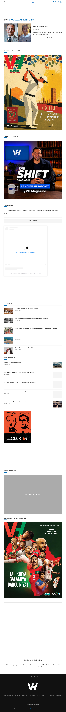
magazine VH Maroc (34, 708)
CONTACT (17, 696)
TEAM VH (24, 696)
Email (5, 213)
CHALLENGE (40, 696)
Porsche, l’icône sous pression (12, 362)
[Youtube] (60, 2)
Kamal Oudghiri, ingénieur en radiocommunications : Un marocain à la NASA (36, 328)
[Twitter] (56, 2)
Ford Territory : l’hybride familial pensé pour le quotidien (19, 372)
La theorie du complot (33, 494)
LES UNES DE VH (8, 696)
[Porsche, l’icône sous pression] (57, 365)
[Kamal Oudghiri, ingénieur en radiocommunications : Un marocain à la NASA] (8, 330)
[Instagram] (58, 2)
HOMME (61, 700)
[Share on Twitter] (47, 37)
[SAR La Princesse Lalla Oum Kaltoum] (8, 350)
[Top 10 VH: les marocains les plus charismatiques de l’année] (8, 321)
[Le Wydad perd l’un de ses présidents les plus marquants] (57, 384)
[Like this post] (44, 37)
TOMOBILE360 (6, 700)
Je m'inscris (33, 220)
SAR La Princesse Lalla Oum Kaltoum (25, 347)
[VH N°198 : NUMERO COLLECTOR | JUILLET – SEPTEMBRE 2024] (8, 340)
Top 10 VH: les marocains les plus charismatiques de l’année (31, 318)
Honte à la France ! (41, 27)
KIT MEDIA (32, 696)
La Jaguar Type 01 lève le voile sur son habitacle (17, 401)
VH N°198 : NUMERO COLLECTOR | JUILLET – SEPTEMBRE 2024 (32, 338)
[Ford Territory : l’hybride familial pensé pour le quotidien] (57, 375)
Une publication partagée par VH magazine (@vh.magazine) (25, 273)
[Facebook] (53, 2)
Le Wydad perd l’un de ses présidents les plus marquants (19, 382)
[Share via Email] (51, 37)
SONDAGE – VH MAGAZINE (19, 700)
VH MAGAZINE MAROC (33, 704)
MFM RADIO (59, 696)
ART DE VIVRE (32, 700)
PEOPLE (49, 700)
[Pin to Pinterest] (49, 37)
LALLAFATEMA (50, 696)
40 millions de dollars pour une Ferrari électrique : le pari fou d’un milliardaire (25, 392)
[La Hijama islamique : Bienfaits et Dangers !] (8, 311)
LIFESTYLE (41, 700)
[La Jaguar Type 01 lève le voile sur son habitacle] (57, 404)
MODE (55, 700)
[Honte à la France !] (17, 32)
